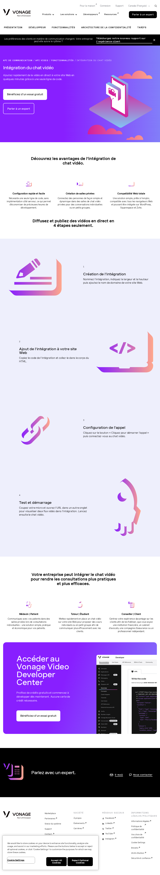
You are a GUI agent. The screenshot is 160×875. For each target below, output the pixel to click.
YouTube (109, 834)
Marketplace (50, 813)
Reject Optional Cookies (80, 861)
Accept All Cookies (56, 861)
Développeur (37, 27)
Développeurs (90, 14)
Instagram (109, 839)
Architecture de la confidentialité (106, 27)
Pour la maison (87, 6)
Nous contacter (142, 775)
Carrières (78, 828)
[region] (50, 852)
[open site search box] (156, 6)
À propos (77, 818)
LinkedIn (109, 823)
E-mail (119, 775)
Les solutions (67, 14)
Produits (46, 14)
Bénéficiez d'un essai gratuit (25, 94)
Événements (79, 823)
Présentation (13, 27)
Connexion (105, 6)
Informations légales (140, 821)
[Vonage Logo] (17, 13)
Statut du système (53, 824)
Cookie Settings (138, 842)
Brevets (134, 848)
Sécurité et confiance (140, 858)
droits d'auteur (137, 853)
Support (119, 6)
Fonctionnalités (63, 27)
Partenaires (50, 819)
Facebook (109, 818)
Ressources (110, 14)
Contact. (48, 834)
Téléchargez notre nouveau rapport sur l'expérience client (121, 40)
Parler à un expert (143, 14)
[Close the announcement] (154, 40)
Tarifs (141, 27)
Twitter (108, 828)
